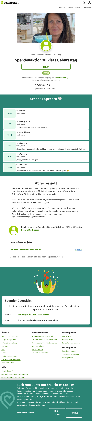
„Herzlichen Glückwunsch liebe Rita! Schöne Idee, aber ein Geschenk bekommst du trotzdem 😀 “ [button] (51, 149)
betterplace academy (9, 343)
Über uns (87, 8)
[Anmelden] (89, 2)
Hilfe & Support (7, 371)
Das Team (4, 346)
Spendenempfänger (62, 78)
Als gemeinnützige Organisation (43, 336)
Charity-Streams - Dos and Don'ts (13, 378)
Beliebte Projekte (68, 340)
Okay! (75, 413)
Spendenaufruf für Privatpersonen (44, 343)
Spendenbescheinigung (70, 354)
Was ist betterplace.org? (10, 336)
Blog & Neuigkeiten (8, 340)
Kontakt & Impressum (9, 356)
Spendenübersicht (68, 351)
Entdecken (61, 8)
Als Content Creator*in (40, 353)
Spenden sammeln (74, 8)
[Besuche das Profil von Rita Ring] (46, 45)
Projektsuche (67, 336)
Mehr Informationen (25, 413)
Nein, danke (57, 413)
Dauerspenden (67, 358)
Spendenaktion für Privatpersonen (44, 340)
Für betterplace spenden (71, 343)
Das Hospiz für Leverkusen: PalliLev (25, 250)
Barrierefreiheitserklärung (11, 359)
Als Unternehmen (38, 346)
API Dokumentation (8, 363)
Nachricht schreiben (30, 230)
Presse (4, 353)
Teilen (46, 66)
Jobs (3, 350)
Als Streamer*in (37, 350)
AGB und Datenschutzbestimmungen (14, 374)
